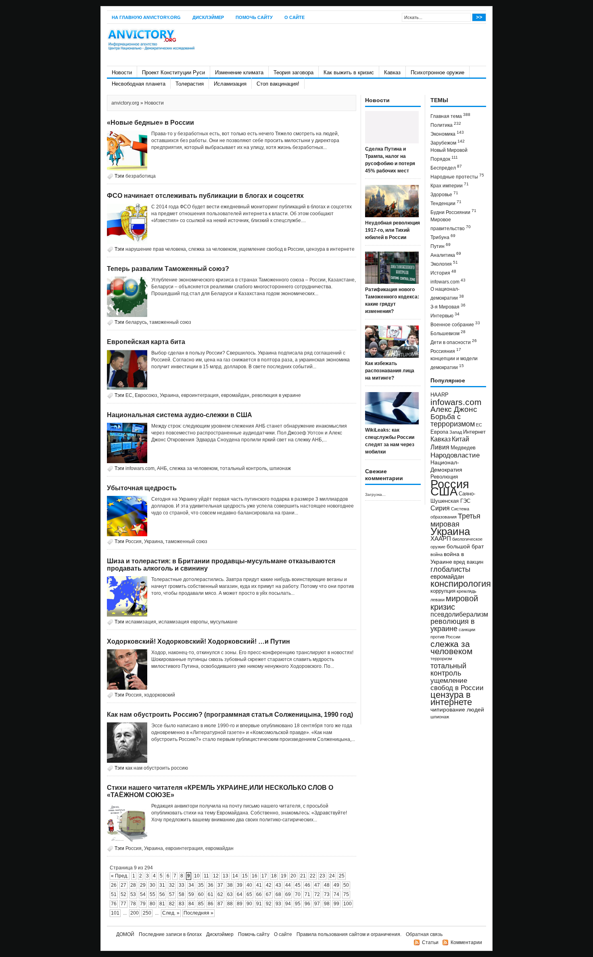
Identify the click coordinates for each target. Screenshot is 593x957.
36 (210, 885)
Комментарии (466, 942)
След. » (171, 913)
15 (245, 876)
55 (152, 894)
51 (114, 894)
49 (336, 885)
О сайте (294, 17)
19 (283, 876)
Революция (444, 477)
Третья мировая (455, 520)
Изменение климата (239, 72)
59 (191, 894)
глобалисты (450, 569)
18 (274, 876)
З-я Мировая (448, 306)
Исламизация (230, 84)
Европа (439, 432)
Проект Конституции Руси (173, 72)
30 (152, 885)
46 (307, 885)
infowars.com (140, 468)
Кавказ (392, 72)
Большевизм (448, 332)
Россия (133, 541)
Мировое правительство (450, 224)
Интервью (444, 315)
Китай (460, 439)
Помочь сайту (254, 17)
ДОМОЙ (125, 934)
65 (249, 894)
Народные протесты (457, 176)
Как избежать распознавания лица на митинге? (389, 371)
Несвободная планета (138, 84)
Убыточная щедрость (142, 488)
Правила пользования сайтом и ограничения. (348, 934)
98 (327, 904)
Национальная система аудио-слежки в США (179, 414)
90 (249, 904)
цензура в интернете (330, 249)
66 (259, 894)
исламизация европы (183, 622)
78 (133, 904)
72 (317, 894)
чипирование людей (457, 709)
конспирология (460, 584)
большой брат (465, 546)
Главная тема (450, 115)
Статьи (430, 942)
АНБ (162, 468)
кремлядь (466, 591)
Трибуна (442, 236)
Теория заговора (293, 72)
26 (114, 885)
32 (172, 885)
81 (162, 904)
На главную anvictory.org (146, 17)
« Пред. (119, 876)
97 (317, 904)
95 (298, 904)
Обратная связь (424, 934)
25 (342, 876)
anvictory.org (125, 103)
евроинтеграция (200, 395)
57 (172, 894)
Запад (455, 432)
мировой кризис (454, 602)
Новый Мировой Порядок (449, 154)
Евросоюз (146, 395)
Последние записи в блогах (170, 934)
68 (278, 894)
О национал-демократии (447, 293)
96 (307, 904)
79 (143, 904)
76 (114, 904)
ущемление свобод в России (271, 249)
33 (181, 885)
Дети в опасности (453, 341)
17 (264, 876)
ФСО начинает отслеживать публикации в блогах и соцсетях (205, 195)
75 (346, 894)
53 (133, 894)
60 (201, 894)
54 (143, 894)
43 (278, 885)
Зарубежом (447, 142)
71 (307, 894)
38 (230, 885)
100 (347, 904)
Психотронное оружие (437, 72)
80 (152, 904)
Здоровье (444, 194)
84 (191, 904)
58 (181, 894)
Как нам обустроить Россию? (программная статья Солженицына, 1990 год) (230, 714)
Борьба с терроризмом (452, 420)
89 (239, 904)
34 (191, 885)
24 (332, 876)
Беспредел (446, 167)
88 (230, 904)
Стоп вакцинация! (278, 84)
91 (259, 904)
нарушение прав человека (155, 249)
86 (210, 904)
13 (225, 876)
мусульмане (224, 622)
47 (317, 885)
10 (197, 876)
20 (293, 876)
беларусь (136, 322)
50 (346, 885)
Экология (444, 263)
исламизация (140, 622)
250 (147, 913)
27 (123, 885)
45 (298, 885)
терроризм (441, 658)
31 (162, 885)
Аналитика (445, 254)
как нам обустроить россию (156, 768)
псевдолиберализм (459, 614)
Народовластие (455, 455)
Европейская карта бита (146, 341)
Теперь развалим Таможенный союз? (168, 268)
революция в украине (276, 395)
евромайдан (235, 395)
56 (162, 894)
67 (268, 894)
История (443, 272)
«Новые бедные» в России (150, 122)
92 (268, 904)
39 (239, 885)
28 (133, 885)
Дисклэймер (208, 17)
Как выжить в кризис (349, 72)
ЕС (128, 395)
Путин (440, 245)
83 (181, 904)
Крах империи (449, 185)
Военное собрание (455, 324)
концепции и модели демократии (454, 363)
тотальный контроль (243, 468)
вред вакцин (468, 562)
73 (327, 894)
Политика (445, 124)
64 (239, 894)
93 (278, 904)
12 (216, 876)
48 (327, 885)
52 (123, 894)
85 (201, 904)
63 (230, 894)
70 (298, 894)
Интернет (474, 432)
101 (115, 913)
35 (201, 885)
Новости (122, 72)
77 (123, 904)
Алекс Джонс (453, 409)
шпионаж (280, 468)
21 (303, 876)
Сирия (440, 508)
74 (336, 894)
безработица (140, 176)
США (443, 491)
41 (259, 885)
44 (288, 885)
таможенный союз (170, 322)
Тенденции (445, 202)
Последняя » (198, 913)
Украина (169, 395)
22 (312, 876)
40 (249, 885)
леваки (437, 599)
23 (322, 876)
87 (220, 904)
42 (268, 885)
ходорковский (159, 695)
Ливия (439, 447)
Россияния (445, 350)
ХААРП (440, 538)
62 (220, 894)
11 (206, 876)
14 (235, 876)
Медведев (463, 448)
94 (288, 904)
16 (254, 876)
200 (134, 913)
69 (288, 894)
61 (210, 894)
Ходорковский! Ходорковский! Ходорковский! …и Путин (198, 641)
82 (172, 904)
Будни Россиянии (453, 211)
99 (336, 904)
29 (143, 885)
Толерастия (189, 84)
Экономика (447, 133)
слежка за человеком (212, 249)
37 (220, 885)
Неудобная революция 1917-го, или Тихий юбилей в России (392, 230)
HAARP (439, 395)
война (436, 554)
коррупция (442, 591)
